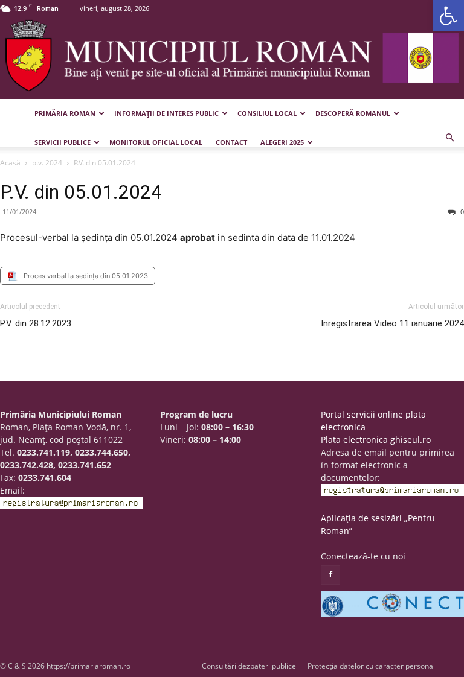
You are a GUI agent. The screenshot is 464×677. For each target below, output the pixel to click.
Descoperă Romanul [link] (352, 113)
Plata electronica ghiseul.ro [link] (376, 439)
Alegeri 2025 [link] (282, 142)
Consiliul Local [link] (267, 113)
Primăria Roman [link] (64, 113)
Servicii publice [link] (62, 142)
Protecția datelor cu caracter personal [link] (371, 666)
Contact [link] (231, 142)
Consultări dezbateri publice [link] (249, 666)
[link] (448, 15)
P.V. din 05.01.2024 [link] (81, 191)
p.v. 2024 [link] (47, 162)
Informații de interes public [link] (166, 113)
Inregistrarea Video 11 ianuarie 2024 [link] (392, 323)
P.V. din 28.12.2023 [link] (35, 323)
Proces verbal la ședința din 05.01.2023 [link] (86, 276)
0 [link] (461, 211)
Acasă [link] (10, 162)
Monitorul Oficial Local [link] (155, 142)
